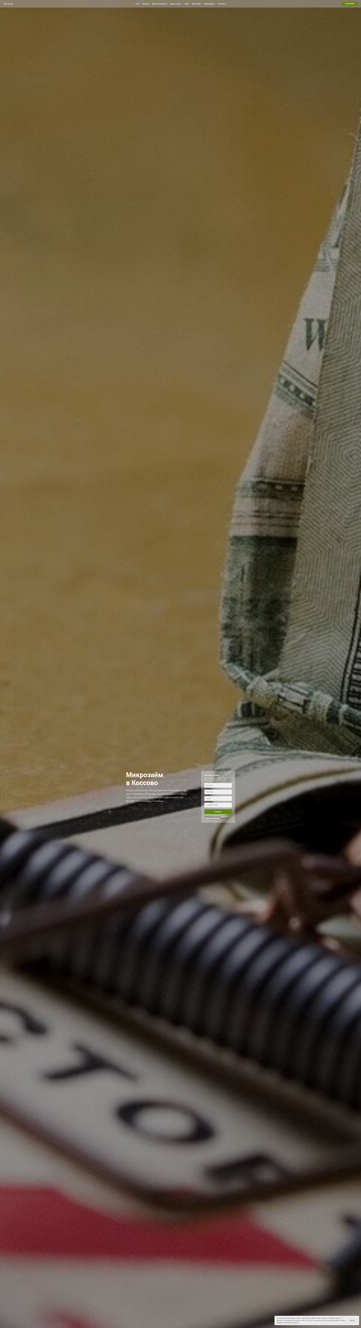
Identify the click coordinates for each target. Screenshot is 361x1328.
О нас (138, 4)
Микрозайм (196, 4)
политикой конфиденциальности (216, 817)
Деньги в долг (175, 4)
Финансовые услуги (159, 4)
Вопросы (145, 4)
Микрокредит (209, 4)
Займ (187, 4)
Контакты (222, 4)
